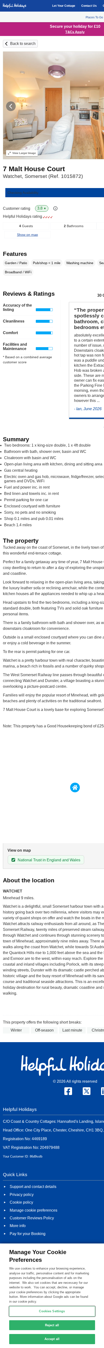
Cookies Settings (52, 1311)
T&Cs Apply (75, 32)
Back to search (23, 44)
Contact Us (89, 5)
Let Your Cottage (63, 5)
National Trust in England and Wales (49, 860)
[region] (52, 1295)
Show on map (27, 235)
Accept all (52, 1339)
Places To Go (94, 17)
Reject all (52, 1325)
